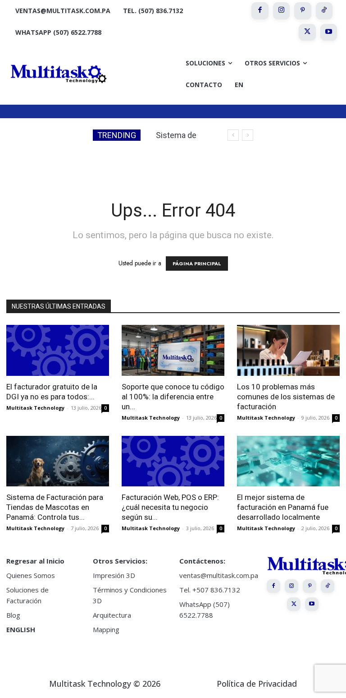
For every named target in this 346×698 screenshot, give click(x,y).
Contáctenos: (202, 560)
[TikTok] (324, 10)
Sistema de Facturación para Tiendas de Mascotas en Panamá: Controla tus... (54, 507)
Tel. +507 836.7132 (209, 589)
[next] (247, 135)
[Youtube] (328, 32)
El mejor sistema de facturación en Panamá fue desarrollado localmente (282, 507)
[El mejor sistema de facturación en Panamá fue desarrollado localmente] (288, 461)
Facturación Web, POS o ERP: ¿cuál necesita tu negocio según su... (170, 507)
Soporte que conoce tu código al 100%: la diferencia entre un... (173, 396)
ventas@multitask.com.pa (218, 575)
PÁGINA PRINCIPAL (197, 263)
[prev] (233, 135)
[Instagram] (281, 10)
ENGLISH (20, 629)
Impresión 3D (114, 575)
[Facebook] (260, 10)
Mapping (106, 629)
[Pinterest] (302, 10)
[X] (307, 32)
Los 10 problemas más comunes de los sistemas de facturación (286, 396)
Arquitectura (112, 614)
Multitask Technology (35, 407)
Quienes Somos (30, 575)
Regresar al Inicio (35, 560)
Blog (13, 614)
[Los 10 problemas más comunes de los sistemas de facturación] (288, 350)
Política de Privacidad (257, 683)
